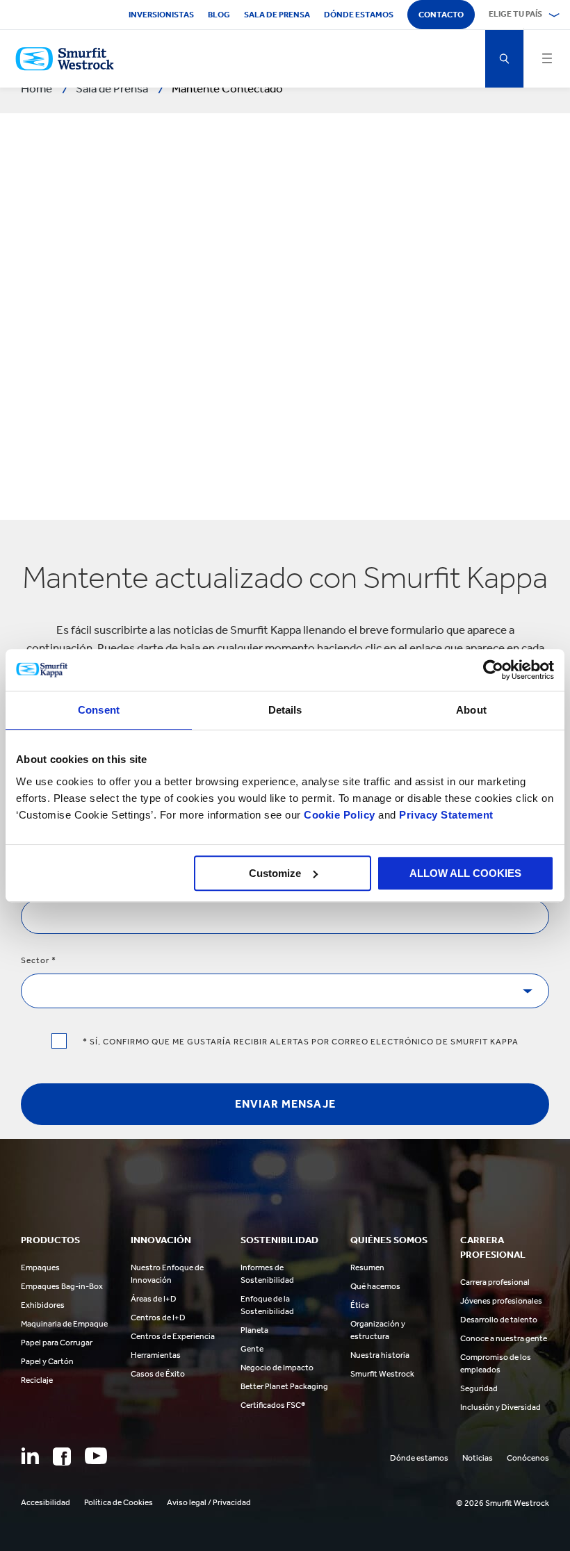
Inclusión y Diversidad (500, 1407)
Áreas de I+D (154, 1299)
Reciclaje (37, 1380)
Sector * (38, 960)
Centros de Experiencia (173, 1336)
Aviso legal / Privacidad (209, 1502)
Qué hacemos (375, 1286)
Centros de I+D (158, 1317)
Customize (275, 873)
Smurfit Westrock (382, 1374)
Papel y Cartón (47, 1361)
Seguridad (479, 1388)
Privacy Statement (445, 815)
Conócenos (528, 1458)
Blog (219, 14)
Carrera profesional (495, 1282)
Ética (359, 1305)
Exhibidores (43, 1305)
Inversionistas (161, 14)
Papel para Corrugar (56, 1342)
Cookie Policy (339, 815)
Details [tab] (285, 710)
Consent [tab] (99, 710)
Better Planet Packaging (284, 1386)
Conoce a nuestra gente (503, 1338)
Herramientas (156, 1355)
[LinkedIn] (30, 1455)
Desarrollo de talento (498, 1319)
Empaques (40, 1267)
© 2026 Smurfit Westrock (502, 1503)
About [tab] (471, 710)
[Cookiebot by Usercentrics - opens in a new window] (493, 669)
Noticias (477, 1458)
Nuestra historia (379, 1355)
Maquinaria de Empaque (64, 1324)
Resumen (367, 1267)
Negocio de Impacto (277, 1367)
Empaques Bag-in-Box (62, 1286)
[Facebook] (62, 1456)
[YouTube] (96, 1455)
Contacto (441, 14)
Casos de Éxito (158, 1374)
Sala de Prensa (277, 14)
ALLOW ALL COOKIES (465, 873)
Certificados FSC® (273, 1405)
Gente (252, 1349)
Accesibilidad (45, 1502)
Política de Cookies (118, 1502)
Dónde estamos (358, 14)
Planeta (254, 1330)
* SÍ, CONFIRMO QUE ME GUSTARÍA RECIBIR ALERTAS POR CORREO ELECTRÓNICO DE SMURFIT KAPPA (300, 1042)
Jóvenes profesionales (501, 1301)
